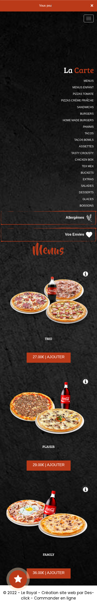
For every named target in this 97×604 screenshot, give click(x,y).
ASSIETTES (86, 146)
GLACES (88, 199)
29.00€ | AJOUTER (49, 465)
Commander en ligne (55, 598)
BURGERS (87, 113)
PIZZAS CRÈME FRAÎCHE (77, 100)
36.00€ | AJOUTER (49, 573)
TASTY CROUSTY (82, 153)
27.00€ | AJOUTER (49, 357)
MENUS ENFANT (83, 87)
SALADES (87, 185)
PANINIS (88, 126)
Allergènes (75, 217)
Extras (88, 179)
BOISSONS (87, 205)
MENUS (89, 80)
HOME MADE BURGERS (78, 120)
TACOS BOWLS (84, 139)
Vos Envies (75, 234)
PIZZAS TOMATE (83, 94)
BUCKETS (87, 172)
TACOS (89, 133)
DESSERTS (86, 192)
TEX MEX (88, 166)
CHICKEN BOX (84, 159)
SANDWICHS (85, 107)
